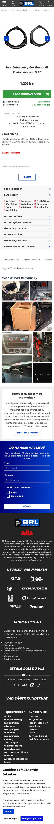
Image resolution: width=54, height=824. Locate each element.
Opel (37, 10)
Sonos (7, 762)
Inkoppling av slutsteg (11, 737)
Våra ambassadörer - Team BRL (16, 754)
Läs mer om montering (27, 433)
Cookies (33, 716)
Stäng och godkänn (32, 818)
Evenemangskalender (16, 758)
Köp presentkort (13, 745)
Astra (47, 10)
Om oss (33, 729)
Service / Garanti (38, 735)
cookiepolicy (23, 793)
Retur (32, 732)
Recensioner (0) (11, 259)
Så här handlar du (39, 739)
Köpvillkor (34, 726)
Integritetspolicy (38, 722)
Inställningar (10, 818)
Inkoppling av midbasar (11, 731)
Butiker (8, 716)
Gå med (27, 506)
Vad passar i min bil (21, 10)
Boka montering (13, 719)
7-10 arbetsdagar (41, 104)
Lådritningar (11, 742)
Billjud (4, 10)
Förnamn (8, 475)
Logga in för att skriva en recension (18, 268)
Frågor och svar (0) (32, 259)
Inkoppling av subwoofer (11, 724)
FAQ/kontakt (36, 719)
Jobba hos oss (12, 749)
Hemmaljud (17, 496)
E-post (7, 463)
